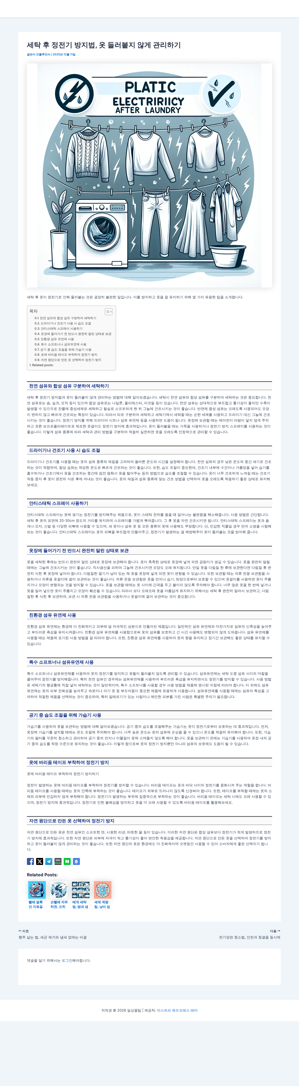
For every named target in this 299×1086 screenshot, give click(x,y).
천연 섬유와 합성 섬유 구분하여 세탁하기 (68, 318)
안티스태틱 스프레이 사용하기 (62, 328)
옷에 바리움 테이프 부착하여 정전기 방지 (69, 354)
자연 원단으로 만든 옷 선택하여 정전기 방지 (71, 360)
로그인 (67, 960)
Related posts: (43, 365)
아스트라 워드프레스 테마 (177, 1010)
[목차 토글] (106, 311)
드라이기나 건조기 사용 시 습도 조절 (66, 323)
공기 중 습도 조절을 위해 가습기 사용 (65, 349)
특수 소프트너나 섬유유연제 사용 (63, 344)
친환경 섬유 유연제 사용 (57, 339)
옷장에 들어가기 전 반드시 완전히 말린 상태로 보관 (76, 334)
